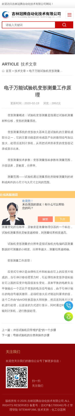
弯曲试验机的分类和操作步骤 (31, 335)
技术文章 (20, 70)
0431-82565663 (68, 305)
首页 (8, 70)
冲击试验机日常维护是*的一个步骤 (34, 330)
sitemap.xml (28, 409)
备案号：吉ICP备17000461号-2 (49, 405)
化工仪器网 (59, 409)
